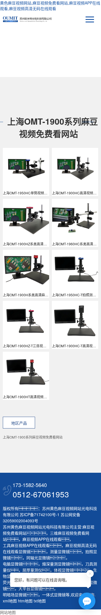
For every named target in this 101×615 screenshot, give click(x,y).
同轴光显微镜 (38, 557)
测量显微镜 (60, 551)
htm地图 (25, 601)
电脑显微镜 (12, 564)
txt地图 (40, 601)
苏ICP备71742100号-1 (39, 514)
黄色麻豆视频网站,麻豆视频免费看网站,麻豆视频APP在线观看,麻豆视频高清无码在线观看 (50, 5)
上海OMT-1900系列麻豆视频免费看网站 (33, 437)
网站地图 (8, 612)
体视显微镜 (64, 570)
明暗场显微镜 (14, 594)
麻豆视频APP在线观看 (41, 539)
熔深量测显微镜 (56, 564)
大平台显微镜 (30, 588)
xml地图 (10, 601)
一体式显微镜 (54, 594)
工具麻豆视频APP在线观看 (26, 545)
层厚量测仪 (32, 570)
